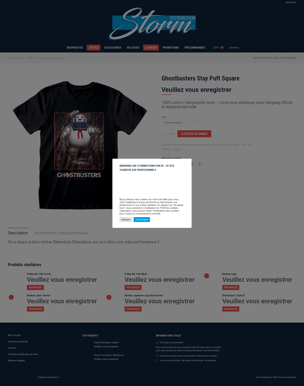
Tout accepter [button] (142, 219)
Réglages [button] (125, 219)
